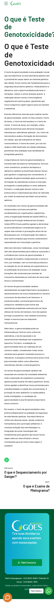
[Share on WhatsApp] (6, 460)
